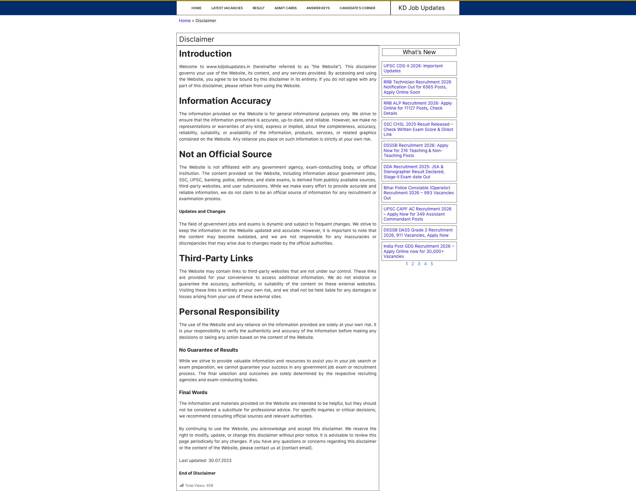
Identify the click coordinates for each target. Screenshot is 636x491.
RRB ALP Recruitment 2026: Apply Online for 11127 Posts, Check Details (418, 108)
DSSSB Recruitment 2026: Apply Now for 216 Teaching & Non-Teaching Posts (416, 150)
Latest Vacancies (227, 8)
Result (259, 8)
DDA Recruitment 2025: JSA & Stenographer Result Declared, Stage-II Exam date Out (414, 171)
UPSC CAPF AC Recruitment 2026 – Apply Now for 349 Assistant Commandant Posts (418, 214)
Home (196, 8)
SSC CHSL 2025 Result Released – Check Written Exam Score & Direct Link (418, 129)
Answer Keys (318, 8)
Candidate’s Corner (357, 8)
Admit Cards (286, 8)
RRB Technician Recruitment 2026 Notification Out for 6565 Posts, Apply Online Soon (417, 87)
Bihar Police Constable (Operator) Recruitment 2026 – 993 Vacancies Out (419, 192)
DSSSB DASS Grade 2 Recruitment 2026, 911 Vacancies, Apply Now (418, 232)
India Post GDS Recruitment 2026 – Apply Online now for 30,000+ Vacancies (419, 251)
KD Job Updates (421, 7)
